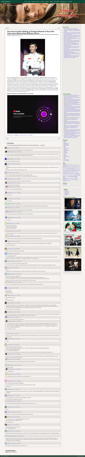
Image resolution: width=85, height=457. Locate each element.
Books (65, 142)
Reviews (70, 1)
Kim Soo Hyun (71, 169)
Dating (65, 165)
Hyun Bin (19, 135)
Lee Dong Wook (68, 170)
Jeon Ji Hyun (75, 166)
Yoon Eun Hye (75, 179)
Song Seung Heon (69, 178)
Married (64, 173)
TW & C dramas (66, 159)
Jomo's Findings (67, 191)
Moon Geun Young (69, 173)
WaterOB (66, 194)
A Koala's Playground (5, 1)
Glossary (47, 1)
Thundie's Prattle (67, 193)
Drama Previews (66, 145)
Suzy (76, 178)
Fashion (65, 146)
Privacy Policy (56, 1)
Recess (65, 158)
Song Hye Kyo (72, 176)
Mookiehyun (66, 192)
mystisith (8, 338)
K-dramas (65, 151)
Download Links (66, 144)
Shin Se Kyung (66, 176)
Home (26, 1)
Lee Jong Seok (74, 170)
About (29, 1)
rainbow (8, 198)
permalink (31, 135)
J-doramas (65, 149)
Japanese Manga (66, 150)
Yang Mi (67, 179)
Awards (65, 141)
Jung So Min (71, 167)
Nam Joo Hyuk (74, 173)
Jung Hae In (68, 167)
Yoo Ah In (69, 179)
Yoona (71, 179)
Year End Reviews (66, 160)
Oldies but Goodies (67, 156)
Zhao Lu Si (68, 180)
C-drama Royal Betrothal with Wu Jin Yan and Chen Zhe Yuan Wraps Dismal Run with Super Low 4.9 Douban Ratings (71, 47)
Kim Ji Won (77, 167)
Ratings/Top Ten (63, 1)
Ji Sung (66, 167)
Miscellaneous (66, 152)
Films (64, 147)
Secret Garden (24, 135)
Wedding (64, 179)
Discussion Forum (66, 143)
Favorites (42, 1)
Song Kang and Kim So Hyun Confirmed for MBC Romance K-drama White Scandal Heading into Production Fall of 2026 (71, 44)
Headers (51, 1)
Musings (65, 154)
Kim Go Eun (74, 167)
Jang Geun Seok (70, 166)
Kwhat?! (8, 248)
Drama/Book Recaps (35, 1)
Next (59, 28)
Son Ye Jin (73, 178)
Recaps (65, 157)
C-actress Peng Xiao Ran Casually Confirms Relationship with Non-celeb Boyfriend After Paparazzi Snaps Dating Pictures (72, 53)
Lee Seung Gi (72, 171)
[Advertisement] (70, 76)
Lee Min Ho (67, 172)
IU (67, 166)
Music (65, 153)
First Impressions (66, 148)
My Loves (13, 135)
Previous (7, 28)
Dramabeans (66, 190)
